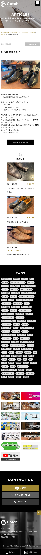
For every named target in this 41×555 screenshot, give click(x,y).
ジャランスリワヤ (25, 310)
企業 (34, 352)
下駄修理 (28, 352)
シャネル (13, 310)
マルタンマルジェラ (27, 342)
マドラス (15, 342)
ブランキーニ (6, 338)
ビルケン (25, 331)
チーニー (16, 324)
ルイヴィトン (6, 349)
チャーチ (25, 324)
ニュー (15, 328)
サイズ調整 (5, 307)
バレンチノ (15, 331)
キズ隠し (13, 296)
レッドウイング (27, 349)
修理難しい (5, 356)
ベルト (16, 338)
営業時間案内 (16, 356)
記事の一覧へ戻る (20, 142)
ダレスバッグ (6, 324)
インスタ (5, 286)
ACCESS (22, 502)
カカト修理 (15, 293)
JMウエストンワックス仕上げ (17, 222)
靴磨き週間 (30, 373)
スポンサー (31, 321)
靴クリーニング (23, 366)
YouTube (5, 282)
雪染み (13, 366)
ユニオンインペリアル (17, 345)
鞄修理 (11, 377)
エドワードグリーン (28, 286)
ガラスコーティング (28, 293)
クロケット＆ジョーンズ (24, 300)
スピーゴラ (21, 321)
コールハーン (17, 303)
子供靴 (4, 359)
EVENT (10, 250)
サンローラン (26, 307)
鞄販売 (25, 377)
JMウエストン (6, 279)
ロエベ (4, 352)
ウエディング (15, 286)
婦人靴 (31, 356)
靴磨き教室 (20, 373)
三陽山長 (19, 352)
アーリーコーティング (18, 282)
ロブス (11, 352)
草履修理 (33, 363)
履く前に (12, 359)
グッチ (4, 300)
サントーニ (15, 307)
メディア (5, 345)
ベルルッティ (25, 338)
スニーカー (20, 317)
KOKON (16, 279)
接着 (19, 359)
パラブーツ (5, 331)
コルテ (27, 303)
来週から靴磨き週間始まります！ (19, 254)
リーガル (30, 345)
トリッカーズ (6, 328)
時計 (30, 359)
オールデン (14, 289)
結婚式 (18, 363)
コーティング (6, 303)
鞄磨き (18, 377)
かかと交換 (5, 293)
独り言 (11, 363)
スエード (29, 314)
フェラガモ (21, 335)
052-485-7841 (22, 495)
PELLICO (24, 279)
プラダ (30, 335)
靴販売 (4, 377)
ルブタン (16, 349)
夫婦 (25, 356)
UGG (31, 279)
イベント (30, 282)
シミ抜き (5, 310)
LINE (23, 488)
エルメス (5, 289)
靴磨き (28, 370)
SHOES (32, 44)
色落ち (25, 363)
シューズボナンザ (7, 314)
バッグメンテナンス (26, 328)
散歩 (24, 359)
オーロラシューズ (26, 289)
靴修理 (21, 370)
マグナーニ (5, 342)
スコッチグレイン (8, 317)
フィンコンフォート (8, 335)
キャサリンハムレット (26, 296)
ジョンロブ (19, 314)
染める (4, 363)
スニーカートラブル (8, 321)
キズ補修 (5, 296)
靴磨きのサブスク (8, 373)
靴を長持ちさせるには (9, 370)
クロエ (11, 300)
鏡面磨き (5, 366)
